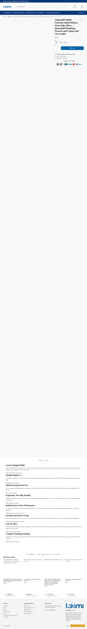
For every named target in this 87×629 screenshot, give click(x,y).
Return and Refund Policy (29, 607)
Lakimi (8, 625)
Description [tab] (40, 460)
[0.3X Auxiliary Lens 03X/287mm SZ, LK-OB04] (74, 568)
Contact (5, 613)
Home (5, 16)
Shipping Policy (27, 609)
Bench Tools (49, 554)
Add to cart (72, 48)
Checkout (82, 7)
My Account (74, 7)
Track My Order (6, 611)
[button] (81, 13)
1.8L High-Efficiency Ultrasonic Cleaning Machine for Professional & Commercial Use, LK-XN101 (12, 581)
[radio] (56, 42)
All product (9, 16)
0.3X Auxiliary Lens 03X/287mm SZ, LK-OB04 (73, 580)
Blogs (4, 609)
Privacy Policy (27, 605)
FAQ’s (4, 607)
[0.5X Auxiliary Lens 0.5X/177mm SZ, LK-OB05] (33, 568)
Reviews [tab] (47, 460)
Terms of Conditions (28, 611)
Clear (56, 44)
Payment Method (27, 613)
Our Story (5, 605)
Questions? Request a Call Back (78, 625)
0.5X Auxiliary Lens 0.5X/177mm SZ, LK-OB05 (32, 580)
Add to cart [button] (12, 587)
